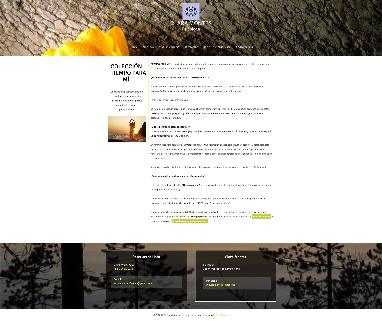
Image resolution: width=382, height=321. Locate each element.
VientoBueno (222, 315)
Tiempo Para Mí (245, 47)
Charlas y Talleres (169, 47)
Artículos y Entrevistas (217, 47)
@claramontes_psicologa (220, 284)
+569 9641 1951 (261, 216)
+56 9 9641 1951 (123, 268)
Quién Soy (148, 47)
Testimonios (192, 47)
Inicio (134, 47)
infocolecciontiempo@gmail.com (190, 221)
